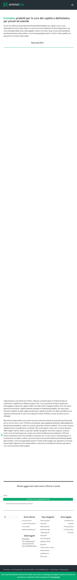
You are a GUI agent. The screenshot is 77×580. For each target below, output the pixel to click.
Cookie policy (68, 529)
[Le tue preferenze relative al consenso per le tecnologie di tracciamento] (2, 435)
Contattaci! (55, 577)
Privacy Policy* (28, 503)
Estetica (43, 544)
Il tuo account (27, 521)
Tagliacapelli (44, 532)
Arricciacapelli (45, 538)
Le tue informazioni (29, 523)
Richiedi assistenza (28, 529)
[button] (72, 5)
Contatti (70, 532)
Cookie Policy (54, 570)
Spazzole (43, 535)
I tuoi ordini (26, 526)
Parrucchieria (45, 521)
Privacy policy (68, 526)
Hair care (43, 523)
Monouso (43, 556)
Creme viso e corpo (47, 547)
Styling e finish (45, 541)
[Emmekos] (14, 4)
